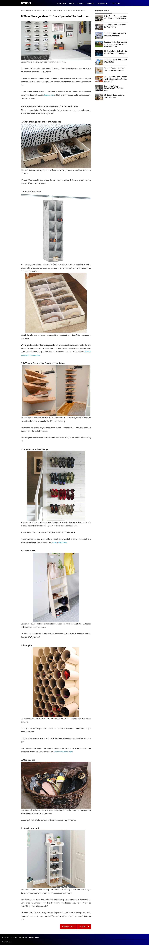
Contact (14, 937)
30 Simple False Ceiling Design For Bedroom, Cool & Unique (116, 52)
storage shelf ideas (59, 542)
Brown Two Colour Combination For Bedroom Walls (114, 88)
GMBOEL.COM (8, 941)
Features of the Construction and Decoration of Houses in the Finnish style (115, 44)
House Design (102, 3)
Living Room (61, 3)
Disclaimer (23, 937)
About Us (5, 937)
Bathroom (90, 3)
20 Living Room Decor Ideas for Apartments (115, 26)
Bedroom (81, 3)
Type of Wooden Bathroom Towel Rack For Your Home (114, 69)
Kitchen (71, 3)
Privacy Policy (34, 937)
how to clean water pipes (63, 752)
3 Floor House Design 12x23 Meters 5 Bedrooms (115, 34)
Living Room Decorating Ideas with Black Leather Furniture (115, 17)
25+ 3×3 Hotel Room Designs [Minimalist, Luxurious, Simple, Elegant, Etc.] (115, 79)
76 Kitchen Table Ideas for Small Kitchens (114, 96)
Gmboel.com (49, 95)
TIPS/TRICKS (115, 3)
